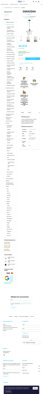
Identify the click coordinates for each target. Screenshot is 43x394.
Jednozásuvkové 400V (11, 166)
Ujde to (23, 367)
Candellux (29, 14)
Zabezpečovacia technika (10, 139)
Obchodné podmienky (7, 325)
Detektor (8, 176)
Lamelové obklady (9, 178)
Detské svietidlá (10, 60)
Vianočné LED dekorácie (9, 148)
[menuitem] (4, 4)
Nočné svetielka (10, 145)
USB (8, 157)
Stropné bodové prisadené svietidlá (10, 31)
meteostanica (9, 174)
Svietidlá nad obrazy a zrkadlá (11, 69)
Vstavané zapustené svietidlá (11, 66)
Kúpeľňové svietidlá (11, 58)
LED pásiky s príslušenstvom (10, 49)
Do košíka (33, 58)
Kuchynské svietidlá (11, 38)
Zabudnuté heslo (25, 337)
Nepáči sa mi (24, 370)
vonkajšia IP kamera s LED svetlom (10, 115)
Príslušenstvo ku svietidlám (9, 118)
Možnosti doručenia (22, 53)
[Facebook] (4, 355)
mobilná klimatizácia (10, 22)
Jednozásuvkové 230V (11, 163)
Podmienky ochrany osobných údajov (10, 327)
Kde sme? (32, 316)
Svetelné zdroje (9, 121)
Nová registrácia (25, 336)
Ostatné (7, 123)
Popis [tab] (22, 112)
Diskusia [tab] (29, 112)
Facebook (11, 316)
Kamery (8, 142)
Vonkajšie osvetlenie (10, 88)
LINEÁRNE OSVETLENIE (9, 82)
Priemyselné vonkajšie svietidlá (10, 105)
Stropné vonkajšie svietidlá (10, 100)
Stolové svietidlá (10, 33)
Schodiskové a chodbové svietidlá (10, 77)
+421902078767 (6, 352)
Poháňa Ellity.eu (21, 64)
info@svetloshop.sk (24, 86)
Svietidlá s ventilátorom (9, 44)
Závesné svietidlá (10, 35)
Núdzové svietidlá (10, 52)
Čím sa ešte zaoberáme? (24, 316)
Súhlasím (35, 388)
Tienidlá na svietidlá (11, 54)
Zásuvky (8, 129)
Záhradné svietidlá (10, 102)
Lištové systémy (10, 80)
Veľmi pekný (24, 365)
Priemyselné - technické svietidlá (10, 40)
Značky (7, 186)
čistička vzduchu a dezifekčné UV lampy (10, 183)
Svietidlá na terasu (10, 111)
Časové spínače (10, 172)
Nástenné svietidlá (10, 56)
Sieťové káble (10, 153)
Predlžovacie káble (11, 159)
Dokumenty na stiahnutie (8, 329)
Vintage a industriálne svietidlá (9, 73)
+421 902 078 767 (24, 104)
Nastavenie (8, 391)
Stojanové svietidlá (10, 63)
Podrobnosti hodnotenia (29, 17)
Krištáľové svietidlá (10, 46)
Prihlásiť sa (13, 307)
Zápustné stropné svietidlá (10, 109)
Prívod (8, 150)
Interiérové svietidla (10, 24)
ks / (6, 15)
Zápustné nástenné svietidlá (10, 91)
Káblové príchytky (10, 155)
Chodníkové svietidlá (11, 93)
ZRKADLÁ (7, 180)
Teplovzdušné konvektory (9, 126)
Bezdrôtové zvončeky (9, 136)
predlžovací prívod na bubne (10, 132)
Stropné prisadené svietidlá (10, 27)
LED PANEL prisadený (11, 85)
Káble (8, 169)
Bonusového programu (29, 63)
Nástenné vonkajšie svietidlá (10, 96)
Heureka (16, 316)
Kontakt (4, 330)
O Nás (4, 324)
